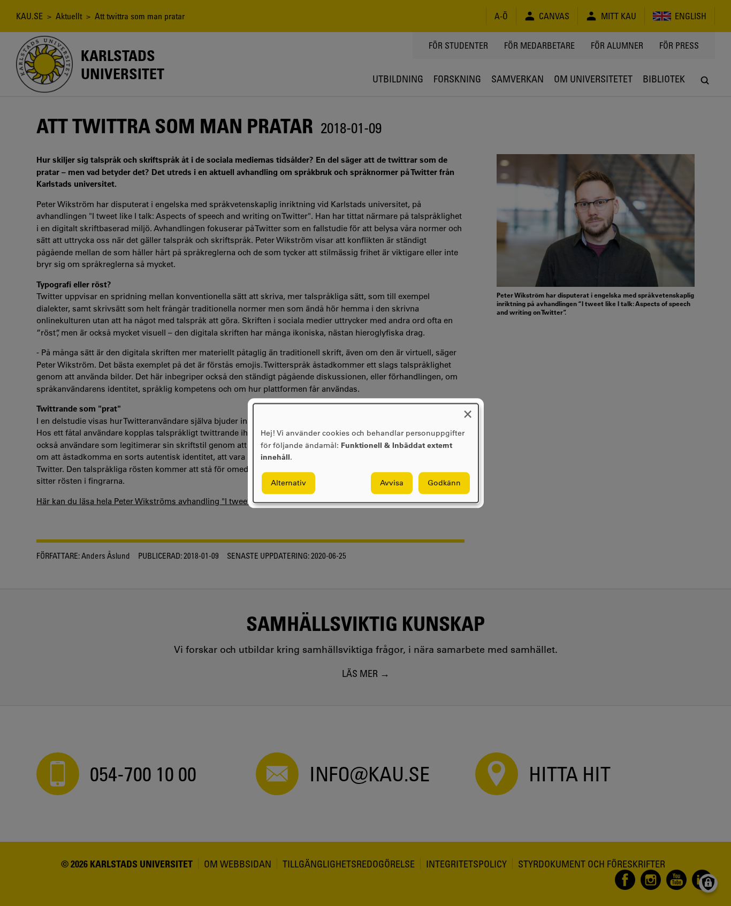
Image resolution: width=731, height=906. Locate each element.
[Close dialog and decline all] (467, 410)
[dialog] (365, 453)
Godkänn (444, 483)
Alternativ (288, 483)
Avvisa (391, 483)
